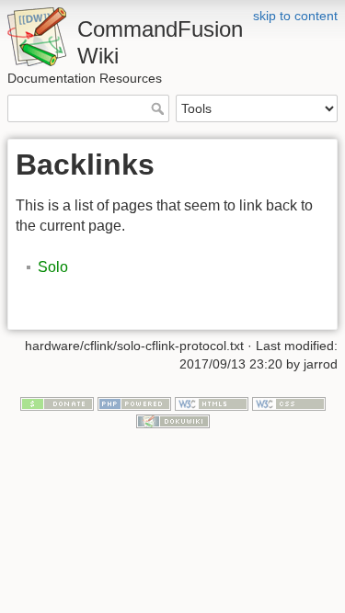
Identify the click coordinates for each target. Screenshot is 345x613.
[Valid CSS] (289, 402)
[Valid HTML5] (211, 402)
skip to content (295, 15)
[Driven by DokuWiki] (173, 421)
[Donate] (57, 402)
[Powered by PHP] (134, 402)
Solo (53, 267)
